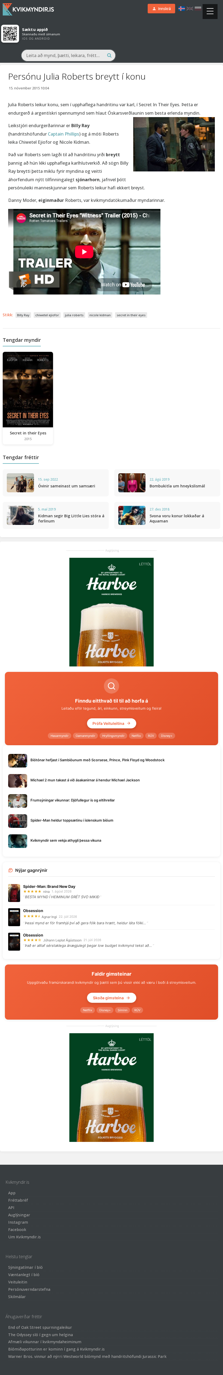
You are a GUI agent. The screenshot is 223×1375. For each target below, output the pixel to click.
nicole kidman (100, 315)
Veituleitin (17, 1282)
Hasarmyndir (60, 736)
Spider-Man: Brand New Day (49, 886)
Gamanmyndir (85, 736)
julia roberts (74, 315)
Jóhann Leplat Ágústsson (62, 940)
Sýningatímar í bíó (25, 1267)
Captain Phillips (63, 134)
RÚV (151, 736)
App (12, 1192)
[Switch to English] (190, 8)
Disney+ (166, 736)
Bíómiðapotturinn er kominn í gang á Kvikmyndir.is (56, 1349)
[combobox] (68, 55)
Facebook (17, 1229)
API (11, 1207)
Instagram (18, 1222)
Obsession (33, 910)
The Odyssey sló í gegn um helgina (40, 1334)
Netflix (136, 736)
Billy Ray (23, 315)
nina (46, 891)
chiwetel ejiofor (47, 315)
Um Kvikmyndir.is (24, 1236)
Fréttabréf (18, 1200)
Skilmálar (17, 1296)
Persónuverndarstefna (29, 1289)
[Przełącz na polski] (198, 8)
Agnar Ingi (49, 917)
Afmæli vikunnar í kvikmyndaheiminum (44, 1341)
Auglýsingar (19, 1214)
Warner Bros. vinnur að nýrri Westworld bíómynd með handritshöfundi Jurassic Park (87, 1356)
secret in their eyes (131, 315)
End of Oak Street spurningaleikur (40, 1327)
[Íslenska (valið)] (181, 8)
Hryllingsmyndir (113, 736)
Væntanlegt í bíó (23, 1274)
